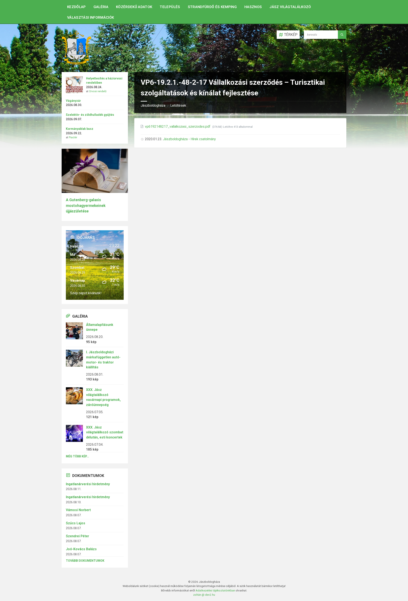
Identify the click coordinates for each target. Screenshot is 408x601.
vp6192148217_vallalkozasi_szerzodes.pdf (178, 126)
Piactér (73, 137)
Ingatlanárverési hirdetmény (88, 484)
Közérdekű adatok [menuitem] (134, 7)
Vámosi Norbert (78, 510)
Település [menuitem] (170, 7)
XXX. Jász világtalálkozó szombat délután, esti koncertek (104, 432)
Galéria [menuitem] (101, 7)
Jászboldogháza (153, 105)
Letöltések (178, 105)
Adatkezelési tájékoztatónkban (215, 590)
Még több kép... (77, 456)
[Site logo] (76, 63)
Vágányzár (73, 100)
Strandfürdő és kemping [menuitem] (212, 7)
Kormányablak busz (79, 128)
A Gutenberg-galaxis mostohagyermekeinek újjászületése (85, 205)
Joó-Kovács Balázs (81, 549)
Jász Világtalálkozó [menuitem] (290, 7)
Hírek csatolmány (203, 139)
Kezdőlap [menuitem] (76, 7)
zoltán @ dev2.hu (204, 594)
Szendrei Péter (77, 536)
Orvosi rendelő (97, 91)
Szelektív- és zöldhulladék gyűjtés (90, 114)
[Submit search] (342, 34)
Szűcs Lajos (75, 523)
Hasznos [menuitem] (253, 7)
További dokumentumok (85, 560)
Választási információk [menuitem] (90, 17)
